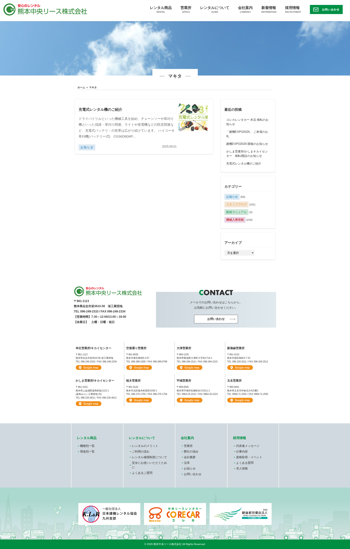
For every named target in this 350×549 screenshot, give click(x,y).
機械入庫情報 (235, 219)
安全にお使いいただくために (149, 465)
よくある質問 (245, 462)
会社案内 (245, 9)
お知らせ (232, 196)
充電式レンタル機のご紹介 (100, 109)
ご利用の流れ (140, 451)
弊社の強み (191, 451)
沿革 (187, 462)
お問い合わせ (192, 474)
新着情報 (268, 9)
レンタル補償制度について (149, 457)
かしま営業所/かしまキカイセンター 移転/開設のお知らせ (247, 153)
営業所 (185, 9)
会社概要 (190, 457)
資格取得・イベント (249, 457)
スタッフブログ (236, 204)
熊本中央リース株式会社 (167, 544)
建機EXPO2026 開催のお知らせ (247, 143)
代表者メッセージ (247, 445)
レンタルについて (214, 9)
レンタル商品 (161, 9)
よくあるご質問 (142, 472)
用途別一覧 (87, 451)
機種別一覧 (87, 445)
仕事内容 (242, 451)
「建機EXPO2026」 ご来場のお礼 (247, 134)
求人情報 (242, 468)
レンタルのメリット (145, 445)
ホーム (81, 87)
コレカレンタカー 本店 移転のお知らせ (247, 122)
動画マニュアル (236, 212)
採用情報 (293, 9)
